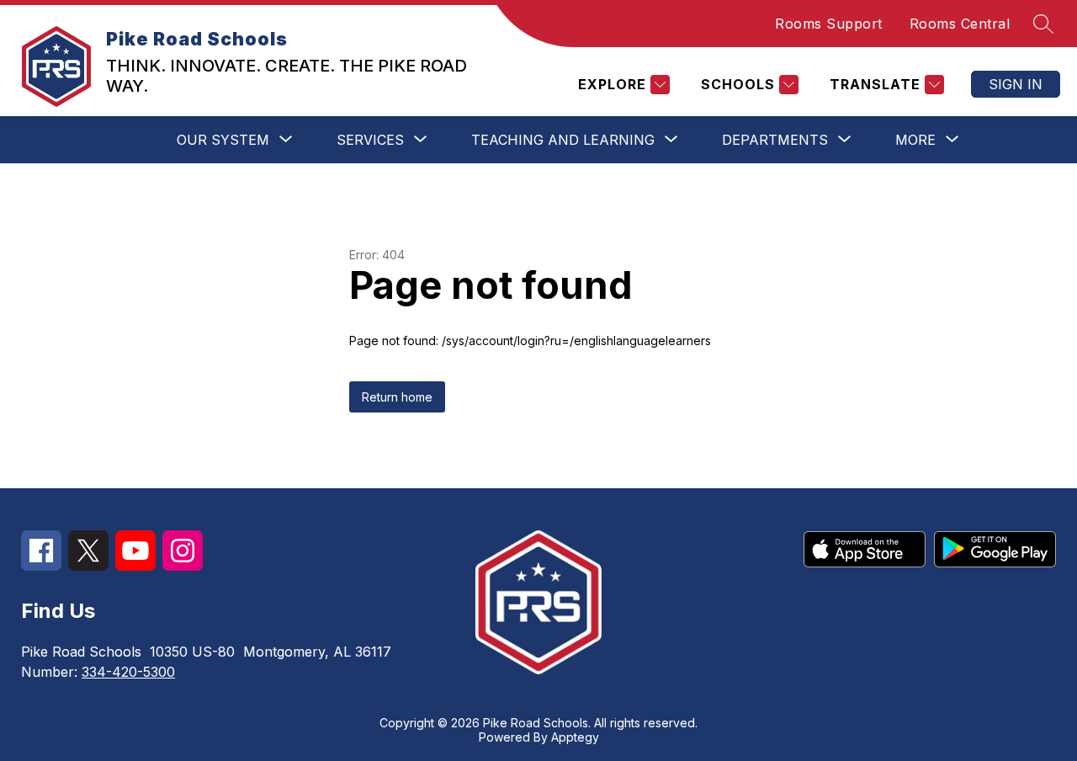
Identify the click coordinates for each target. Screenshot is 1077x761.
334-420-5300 (128, 671)
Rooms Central (960, 23)
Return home (397, 397)
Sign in (1016, 84)
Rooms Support (829, 23)
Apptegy (575, 737)
